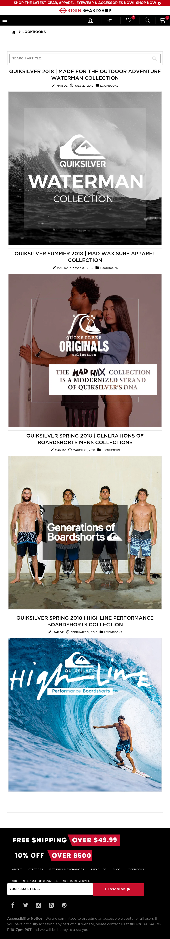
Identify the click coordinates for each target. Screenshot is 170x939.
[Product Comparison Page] (109, 21)
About (17, 869)
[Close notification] (159, 3)
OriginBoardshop (26, 880)
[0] (128, 21)
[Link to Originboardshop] (85, 10)
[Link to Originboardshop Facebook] (12, 905)
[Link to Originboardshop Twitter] (25, 905)
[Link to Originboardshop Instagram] (38, 905)
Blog (116, 869)
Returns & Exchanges (66, 869)
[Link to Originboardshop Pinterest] (64, 905)
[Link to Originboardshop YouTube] (51, 905)
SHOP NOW (146, 3)
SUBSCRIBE (115, 889)
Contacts (35, 869)
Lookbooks (34, 32)
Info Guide (98, 869)
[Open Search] (147, 20)
